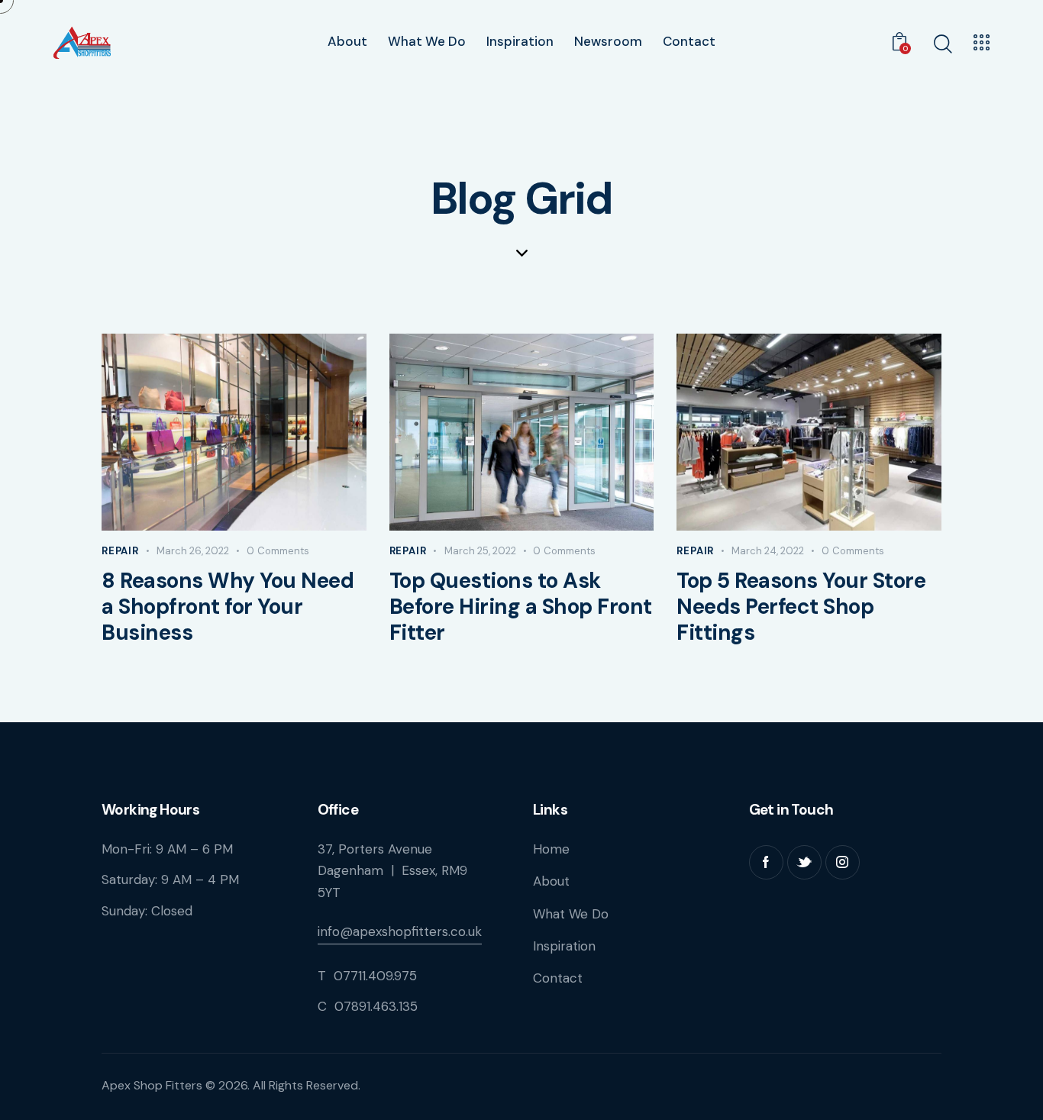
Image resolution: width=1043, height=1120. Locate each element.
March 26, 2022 (193, 550)
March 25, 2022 (480, 550)
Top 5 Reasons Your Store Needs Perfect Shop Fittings (800, 607)
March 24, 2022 (767, 550)
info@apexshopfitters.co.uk (400, 931)
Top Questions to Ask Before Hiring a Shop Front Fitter (520, 607)
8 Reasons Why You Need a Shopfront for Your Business (228, 607)
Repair (120, 550)
